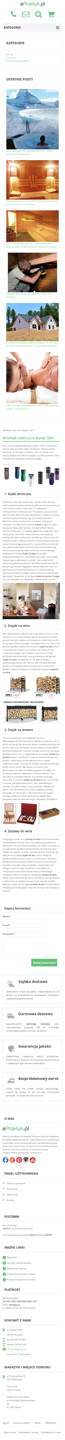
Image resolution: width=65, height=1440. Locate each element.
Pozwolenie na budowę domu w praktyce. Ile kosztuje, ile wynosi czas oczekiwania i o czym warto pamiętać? (32, 344)
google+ (12, 1160)
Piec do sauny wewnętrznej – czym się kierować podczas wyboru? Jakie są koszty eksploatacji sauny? (31, 245)
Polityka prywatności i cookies (21, 1274)
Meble (38, 1422)
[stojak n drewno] (31, 677)
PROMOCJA (50, 1422)
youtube (33, 1160)
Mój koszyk (12, 1194)
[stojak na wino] (31, 584)
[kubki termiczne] (31, 463)
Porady (9, 54)
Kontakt (10, 1200)
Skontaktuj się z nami (51, 1432)
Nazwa (6, 916)
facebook (5, 1160)
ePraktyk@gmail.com (17, 1349)
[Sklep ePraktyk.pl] (32, 3)
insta (26, 1160)
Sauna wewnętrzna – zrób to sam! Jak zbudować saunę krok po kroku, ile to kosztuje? (32, 203)
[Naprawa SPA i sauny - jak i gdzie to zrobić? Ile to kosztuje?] (32, 254)
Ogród (6, 1422)
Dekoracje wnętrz (21, 1422)
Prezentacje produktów (17, 60)
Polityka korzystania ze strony (21, 1279)
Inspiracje (11, 57)
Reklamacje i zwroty (16, 1268)
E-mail (6, 925)
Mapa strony (10, 1432)
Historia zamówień (16, 1183)
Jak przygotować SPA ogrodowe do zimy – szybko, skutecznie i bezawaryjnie (29, 152)
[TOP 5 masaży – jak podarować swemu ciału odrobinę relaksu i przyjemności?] (32, 353)
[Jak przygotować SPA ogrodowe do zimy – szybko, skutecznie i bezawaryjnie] (32, 90)
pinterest (19, 1160)
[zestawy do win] (31, 804)
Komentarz (8, 933)
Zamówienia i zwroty (28, 1432)
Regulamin (12, 1257)
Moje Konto (12, 1189)
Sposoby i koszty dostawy (19, 1262)
